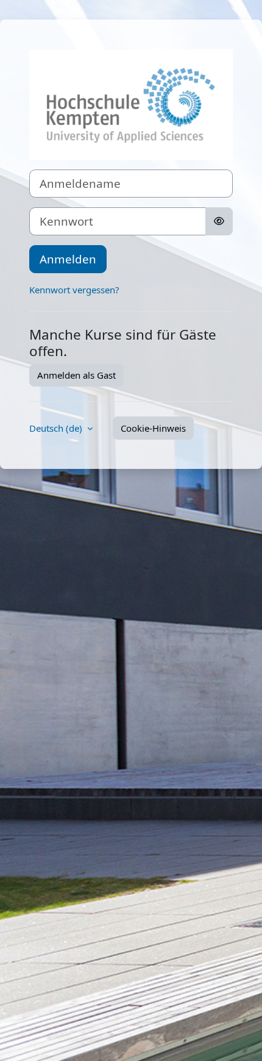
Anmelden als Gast (76, 375)
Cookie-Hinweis (153, 428)
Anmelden (68, 258)
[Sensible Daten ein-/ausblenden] (219, 221)
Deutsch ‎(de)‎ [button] (57, 428)
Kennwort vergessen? (74, 290)
